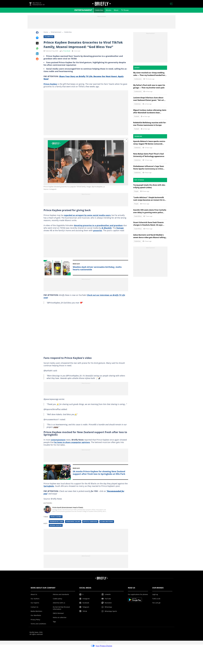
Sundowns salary (73, 521)
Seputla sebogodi (90, 521)
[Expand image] (126, 140)
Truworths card (56, 521)
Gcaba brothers (106, 521)
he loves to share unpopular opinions (72, 442)
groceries (97, 230)
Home (46, 32)
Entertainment (83, 10)
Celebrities (99, 10)
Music (116, 10)
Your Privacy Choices (104, 646)
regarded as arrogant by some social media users (87, 215)
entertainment (58, 439)
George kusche (56, 525)
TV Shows (125, 10)
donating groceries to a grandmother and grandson (98, 225)
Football (136, 116)
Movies (108, 10)
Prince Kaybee (50, 84)
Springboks (49, 486)
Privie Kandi (66, 51)
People (136, 191)
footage (120, 228)
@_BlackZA (106, 228)
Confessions (137, 79)
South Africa (137, 216)
